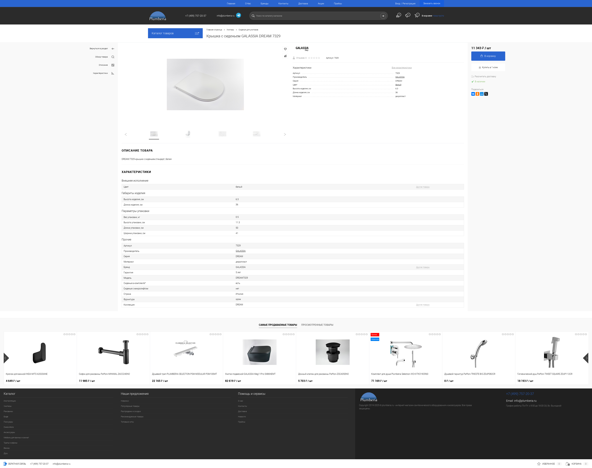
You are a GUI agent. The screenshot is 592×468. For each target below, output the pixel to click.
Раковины (8, 411)
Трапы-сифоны (10, 443)
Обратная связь (17, 464)
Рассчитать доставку (485, 76)
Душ (6, 453)
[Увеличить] (205, 84)
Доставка (303, 3)
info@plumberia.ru (525, 400)
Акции (321, 3)
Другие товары (423, 187)
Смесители (9, 427)
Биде (6, 416)
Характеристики (100, 73)
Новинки (125, 401)
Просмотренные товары (317, 324)
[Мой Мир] (482, 94)
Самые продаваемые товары (278, 324)
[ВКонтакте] (473, 94)
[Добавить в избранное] (285, 49)
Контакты (283, 3)
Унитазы (8, 406)
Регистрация (409, 3)
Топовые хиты (127, 422)
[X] (486, 94)
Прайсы (338, 3)
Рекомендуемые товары (132, 416)
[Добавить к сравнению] (285, 56)
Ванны (7, 448)
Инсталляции (10, 401)
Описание (103, 65)
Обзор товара (101, 57)
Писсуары (8, 422)
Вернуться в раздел (99, 48)
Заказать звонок (431, 3)
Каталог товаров (163, 33)
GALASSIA (400, 77)
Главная (231, 3)
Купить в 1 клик (490, 67)
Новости (242, 416)
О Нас (248, 3)
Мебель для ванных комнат (16, 437)
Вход (397, 3)
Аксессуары (9, 432)
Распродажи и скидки (131, 411)
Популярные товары (130, 406)
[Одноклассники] (477, 94)
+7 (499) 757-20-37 (39, 464)
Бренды (265, 3)
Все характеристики (402, 67)
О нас (240, 401)
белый (398, 85)
